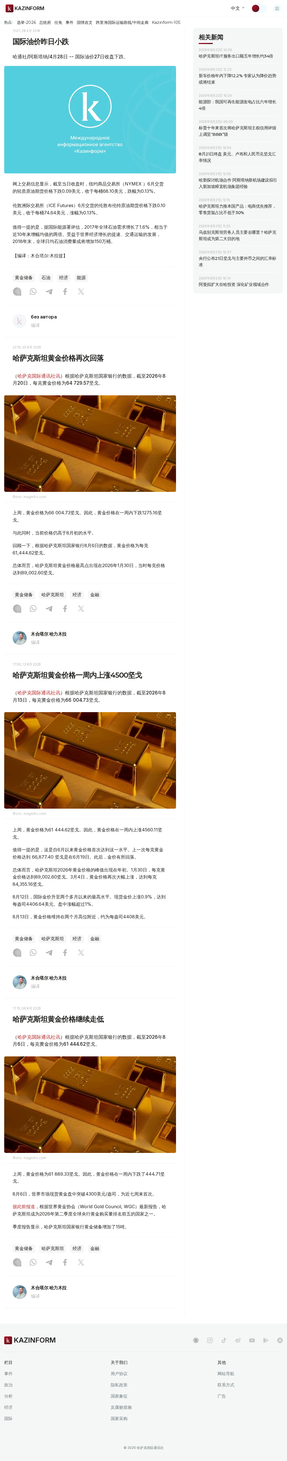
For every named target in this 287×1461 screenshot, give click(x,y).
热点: (8, 22)
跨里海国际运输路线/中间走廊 (122, 22)
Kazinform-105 (166, 22)
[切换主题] (259, 8)
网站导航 (225, 1373)
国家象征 (119, 1396)
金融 (94, 594)
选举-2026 (26, 22)
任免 (58, 22)
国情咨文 (84, 22)
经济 (63, 277)
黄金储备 (24, 277)
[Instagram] (17, 292)
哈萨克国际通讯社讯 (38, 376)
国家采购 (119, 1418)
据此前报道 (24, 1206)
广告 (221, 1396)
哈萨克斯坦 (52, 594)
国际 (8, 1418)
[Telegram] (49, 292)
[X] (81, 292)
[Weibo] (238, 1340)
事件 (69, 22)
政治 (8, 1384)
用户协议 (119, 1373)
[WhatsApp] (33, 292)
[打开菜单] (277, 8)
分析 (8, 1396)
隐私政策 (119, 1384)
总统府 (45, 22)
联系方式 (225, 1384)
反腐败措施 (121, 1407)
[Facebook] (65, 292)
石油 (45, 277)
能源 (81, 277)
